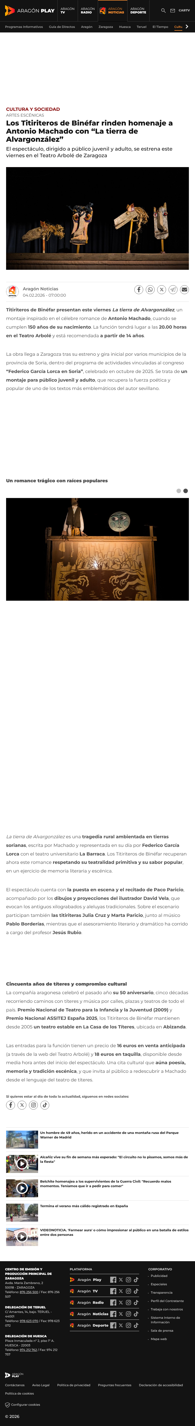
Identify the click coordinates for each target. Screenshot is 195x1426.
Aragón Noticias (40, 289)
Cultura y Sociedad (33, 109)
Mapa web (159, 1339)
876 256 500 (29, 1292)
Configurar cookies (25, 1405)
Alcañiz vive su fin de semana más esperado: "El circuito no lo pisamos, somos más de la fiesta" (114, 1159)
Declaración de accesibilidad (161, 1385)
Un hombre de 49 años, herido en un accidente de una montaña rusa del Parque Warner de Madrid (109, 1135)
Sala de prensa (162, 1331)
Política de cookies (19, 1394)
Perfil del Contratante (167, 1301)
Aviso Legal (41, 1385)
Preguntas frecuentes (114, 1385)
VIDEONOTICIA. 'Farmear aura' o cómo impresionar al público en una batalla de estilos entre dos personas (114, 1232)
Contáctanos (15, 1385)
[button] (186, 27)
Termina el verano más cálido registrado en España (84, 1206)
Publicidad (159, 1276)
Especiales (159, 1284)
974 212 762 (28, 1350)
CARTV (184, 10)
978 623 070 (29, 1321)
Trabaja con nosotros (167, 1309)
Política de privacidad (73, 1385)
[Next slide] (185, 490)
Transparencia (162, 1293)
